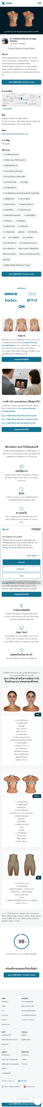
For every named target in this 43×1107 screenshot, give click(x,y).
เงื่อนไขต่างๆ (6, 1055)
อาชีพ (3, 1006)
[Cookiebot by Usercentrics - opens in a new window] (31, 529)
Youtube (25, 1064)
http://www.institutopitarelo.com (15, 134)
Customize (20, 569)
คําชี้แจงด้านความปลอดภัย (10, 1064)
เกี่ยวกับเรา (5, 1001)
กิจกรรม (4, 1020)
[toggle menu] (39, 3)
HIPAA (4, 1068)
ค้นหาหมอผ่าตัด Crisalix (10, 1039)
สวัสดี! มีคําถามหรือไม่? (23, 1099)
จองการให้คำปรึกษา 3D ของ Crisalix (21, 82)
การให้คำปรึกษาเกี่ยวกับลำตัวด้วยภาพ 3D (20, 423)
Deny (21, 576)
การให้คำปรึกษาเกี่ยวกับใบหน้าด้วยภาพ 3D (20, 416)
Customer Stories (28, 1020)
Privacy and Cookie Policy (12, 547)
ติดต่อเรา (24, 1035)
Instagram (25, 1055)
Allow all (21, 562)
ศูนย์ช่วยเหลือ (26, 1039)
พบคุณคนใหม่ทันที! (21, 359)
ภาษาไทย (23, 1081)
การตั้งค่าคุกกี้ (6, 1073)
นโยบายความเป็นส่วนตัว (10, 1059)
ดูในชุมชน (5, 1044)
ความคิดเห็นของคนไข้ (29, 1015)
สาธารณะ (5, 1015)
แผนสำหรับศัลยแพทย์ (28, 1011)
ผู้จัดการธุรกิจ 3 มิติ (28, 1006)
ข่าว (3, 1011)
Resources (6, 1024)
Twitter (24, 1059)
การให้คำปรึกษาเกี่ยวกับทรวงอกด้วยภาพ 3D (21, 419)
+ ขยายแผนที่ (6, 109)
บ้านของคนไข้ (6, 1035)
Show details (32, 555)
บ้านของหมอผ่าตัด (27, 1001)
